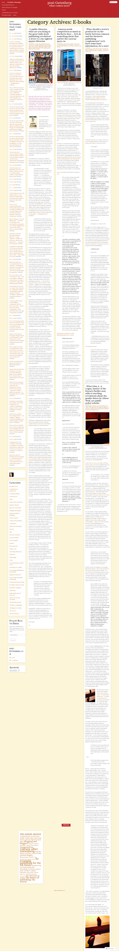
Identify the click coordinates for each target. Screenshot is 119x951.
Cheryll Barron (32, 44)
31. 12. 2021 (12, 179)
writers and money (98, 49)
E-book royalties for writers (91, 50)
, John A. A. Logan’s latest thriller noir (103, 694)
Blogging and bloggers (15, 510)
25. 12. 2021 (12, 182)
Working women (95, 410)
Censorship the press (8, 5)
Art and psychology (14, 493)
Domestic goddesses (98, 406)
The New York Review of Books (101, 409)
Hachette (76, 46)
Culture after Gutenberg (41, 44)
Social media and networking (16, 582)
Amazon (58, 46)
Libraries (30, 45)
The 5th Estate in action (15, 602)
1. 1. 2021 (12, 187)
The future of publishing (15, 605)
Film (10, 532)
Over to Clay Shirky (62, 172)
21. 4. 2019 (12, 398)
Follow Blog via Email (16, 622)
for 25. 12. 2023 (13, 104)
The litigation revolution (15, 608)
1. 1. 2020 (12, 315)
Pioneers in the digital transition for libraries (39, 47)
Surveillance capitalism (15, 587)
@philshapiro (39, 204)
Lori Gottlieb (91, 407)
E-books (47, 44)
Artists (11, 499)
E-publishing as (10, 12)
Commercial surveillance (15, 520)
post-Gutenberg (60, 3)
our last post (91, 491)
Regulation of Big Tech (15, 574)
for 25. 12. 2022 (13, 149)
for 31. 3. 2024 (12, 70)
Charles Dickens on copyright (9, 7)
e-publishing (100, 50)
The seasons (12, 611)
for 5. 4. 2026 (12, 33)
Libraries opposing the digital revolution (43, 46)
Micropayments (13, 546)
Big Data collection (14, 505)
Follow (13, 639)
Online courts (12, 549)
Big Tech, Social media (15, 508)
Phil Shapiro (40, 47)
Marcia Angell (97, 407)
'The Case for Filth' (100, 405)
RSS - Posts (12, 657)
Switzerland (12, 590)
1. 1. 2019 (12, 436)
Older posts (66, 825)
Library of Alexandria (33, 47)
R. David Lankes (36, 49)
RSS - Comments (13, 660)
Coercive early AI (13, 518)
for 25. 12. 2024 (13, 56)
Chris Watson (105, 49)
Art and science (13, 496)
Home (3, 2)
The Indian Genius (6, 15)
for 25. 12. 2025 (13, 36)
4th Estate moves (13, 486)
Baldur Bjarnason (64, 46)
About (14, 15)
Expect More (31, 46)
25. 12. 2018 (12, 439)
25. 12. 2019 (12, 318)
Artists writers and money (16, 502)
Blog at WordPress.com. (59, 890)
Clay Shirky (71, 46)
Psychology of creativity (15, 567)
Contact (4, 10)
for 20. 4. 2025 (13, 39)
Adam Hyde (76, 45)
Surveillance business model (16, 585)
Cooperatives (12, 523)
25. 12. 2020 (12, 190)
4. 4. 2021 (12, 185)
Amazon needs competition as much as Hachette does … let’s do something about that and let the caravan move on (69, 35)
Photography (12, 557)
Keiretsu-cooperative (14, 535)
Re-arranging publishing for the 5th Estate (42, 45)
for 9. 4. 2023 (12, 118)
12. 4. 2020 (12, 259)
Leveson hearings (14, 537)
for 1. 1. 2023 (12, 133)
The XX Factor (88, 410)
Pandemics (12, 554)
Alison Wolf (91, 406)
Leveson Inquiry (13, 540)
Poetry (11, 560)
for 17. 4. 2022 (12, 165)
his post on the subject (74, 100)
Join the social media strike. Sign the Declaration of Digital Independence (16, 363)
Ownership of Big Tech (15, 551)
